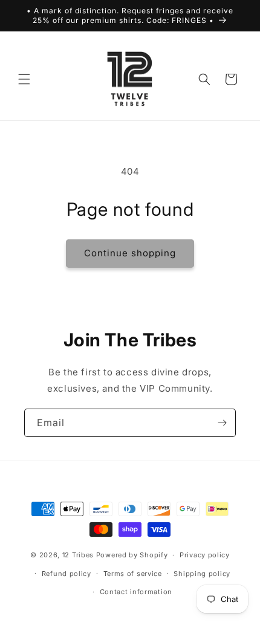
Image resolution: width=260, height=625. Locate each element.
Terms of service (132, 573)
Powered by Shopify (132, 555)
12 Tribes (78, 555)
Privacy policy (205, 555)
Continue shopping (130, 253)
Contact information (136, 592)
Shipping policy (202, 573)
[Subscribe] (222, 423)
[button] (24, 79)
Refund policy (66, 573)
